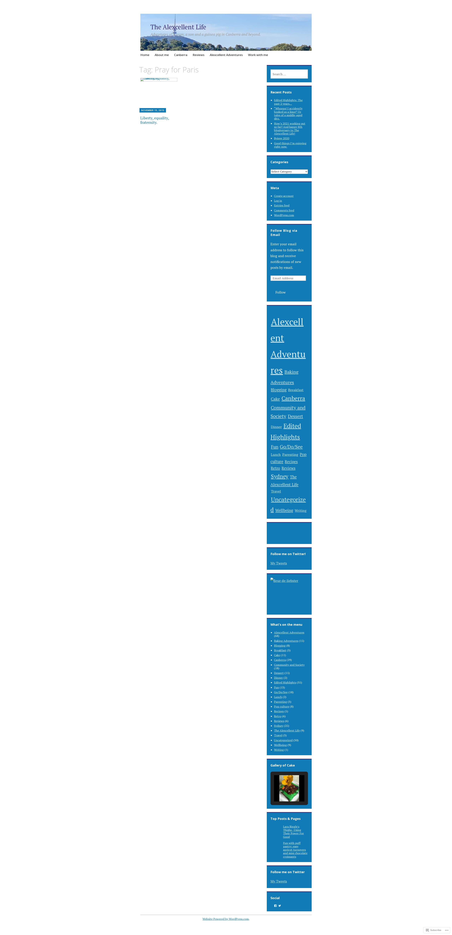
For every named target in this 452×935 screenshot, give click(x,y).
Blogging (279, 389)
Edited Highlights (285, 682)
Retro (275, 468)
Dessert (295, 416)
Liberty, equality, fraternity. (154, 120)
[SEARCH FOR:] (289, 74)
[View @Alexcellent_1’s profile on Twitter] (279, 905)
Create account (284, 196)
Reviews (198, 55)
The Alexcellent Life (178, 27)
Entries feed (281, 205)
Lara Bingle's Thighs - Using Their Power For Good (293, 832)
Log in (278, 201)
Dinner (276, 427)
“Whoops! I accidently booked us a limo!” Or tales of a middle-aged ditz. (288, 113)
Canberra (180, 55)
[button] (281, 791)
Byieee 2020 (281, 138)
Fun (274, 447)
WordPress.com (284, 215)
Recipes (291, 461)
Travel (276, 491)
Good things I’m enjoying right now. (290, 145)
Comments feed (284, 210)
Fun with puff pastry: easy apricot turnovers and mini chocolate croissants (295, 850)
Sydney (279, 476)
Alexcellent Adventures (226, 55)
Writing (301, 510)
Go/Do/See (291, 446)
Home (144, 55)
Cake (275, 399)
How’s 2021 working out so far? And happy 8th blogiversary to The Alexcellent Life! (289, 129)
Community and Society (289, 665)
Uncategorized (283, 740)
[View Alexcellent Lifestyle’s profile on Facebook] (275, 905)
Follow (280, 292)
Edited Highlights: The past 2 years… (288, 101)
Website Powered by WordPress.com (226, 919)
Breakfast (296, 389)
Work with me (258, 55)
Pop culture (281, 706)
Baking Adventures (286, 641)
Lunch (276, 454)
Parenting (290, 454)
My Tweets (278, 563)
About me (162, 55)
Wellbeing (284, 510)
